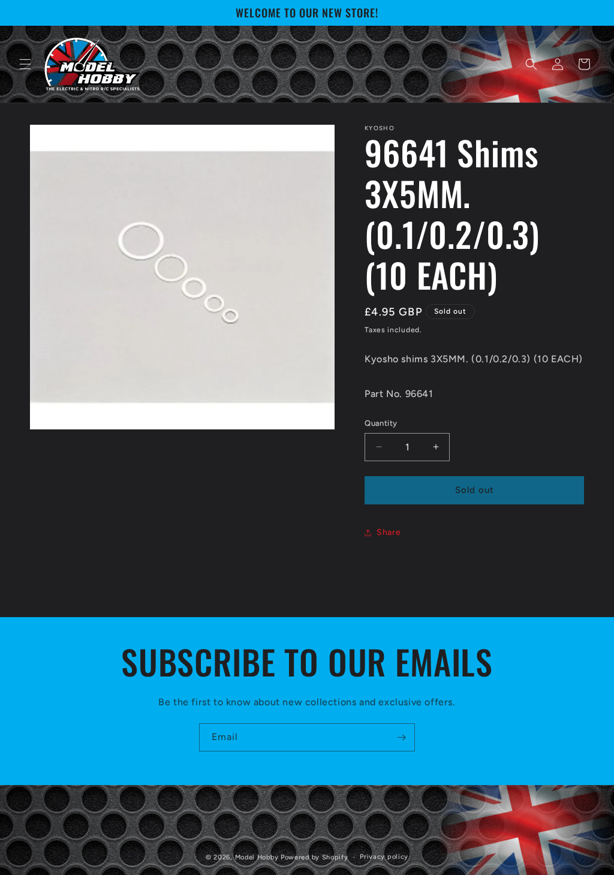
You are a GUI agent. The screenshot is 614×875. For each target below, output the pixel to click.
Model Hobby (257, 857)
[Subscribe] (401, 737)
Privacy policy (384, 857)
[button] (25, 64)
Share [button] (389, 532)
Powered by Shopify (314, 857)
